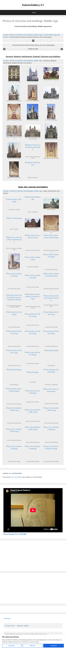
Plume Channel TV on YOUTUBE (14, 534)
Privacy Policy (10, 626)
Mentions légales (23, 626)
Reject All (32, 645)
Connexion (7, 618)
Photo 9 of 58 (33, 49)
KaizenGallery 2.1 (33, 5)
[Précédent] (4, 49)
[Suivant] (62, 49)
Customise (11, 645)
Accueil (5, 35)
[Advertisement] (33, 556)
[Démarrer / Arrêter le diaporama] (33, 41)
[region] (33, 641)
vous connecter (16, 477)
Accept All (53, 645)
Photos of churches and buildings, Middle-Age (26, 35)
